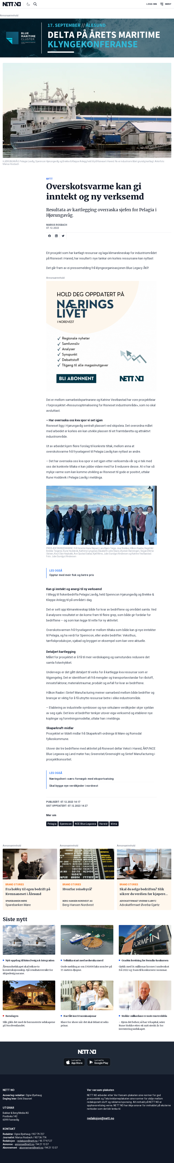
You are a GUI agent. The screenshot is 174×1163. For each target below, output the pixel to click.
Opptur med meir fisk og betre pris (71, 575)
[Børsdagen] (29, 995)
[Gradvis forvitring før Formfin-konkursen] (145, 940)
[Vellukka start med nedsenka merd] (87, 940)
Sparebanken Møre (18, 905)
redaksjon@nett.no (27, 1140)
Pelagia (52, 823)
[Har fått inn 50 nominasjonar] (87, 995)
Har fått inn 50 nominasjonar (79, 1016)
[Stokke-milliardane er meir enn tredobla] (145, 995)
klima (114, 823)
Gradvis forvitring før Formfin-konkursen (144, 960)
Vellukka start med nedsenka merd (83, 960)
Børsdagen (11, 1016)
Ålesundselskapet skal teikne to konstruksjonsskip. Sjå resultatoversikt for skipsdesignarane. (28, 970)
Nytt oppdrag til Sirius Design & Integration (29, 960)
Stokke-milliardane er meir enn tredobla (144, 1016)
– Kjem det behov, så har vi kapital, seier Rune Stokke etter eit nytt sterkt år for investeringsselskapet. (142, 1025)
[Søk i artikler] (35, 4)
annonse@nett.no (24, 1144)
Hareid (103, 823)
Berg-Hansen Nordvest (78, 905)
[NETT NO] (14, 4)
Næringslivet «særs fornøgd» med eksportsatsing (81, 778)
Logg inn (151, 4)
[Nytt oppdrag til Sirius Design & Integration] (29, 940)
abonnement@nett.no (31, 1147)
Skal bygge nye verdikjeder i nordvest (73, 785)
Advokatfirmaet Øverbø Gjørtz (140, 905)
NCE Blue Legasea (85, 823)
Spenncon (66, 823)
